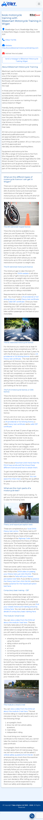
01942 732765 (10, 40)
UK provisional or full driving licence (19, 422)
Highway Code (24, 538)
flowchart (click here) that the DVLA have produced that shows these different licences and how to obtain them (21, 465)
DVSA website (23, 273)
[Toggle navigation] (39, 4)
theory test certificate (30, 299)
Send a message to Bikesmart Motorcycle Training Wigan (21, 60)
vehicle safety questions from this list (18, 755)
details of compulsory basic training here (20, 612)
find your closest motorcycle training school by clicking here (21, 606)
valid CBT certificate (16, 302)
